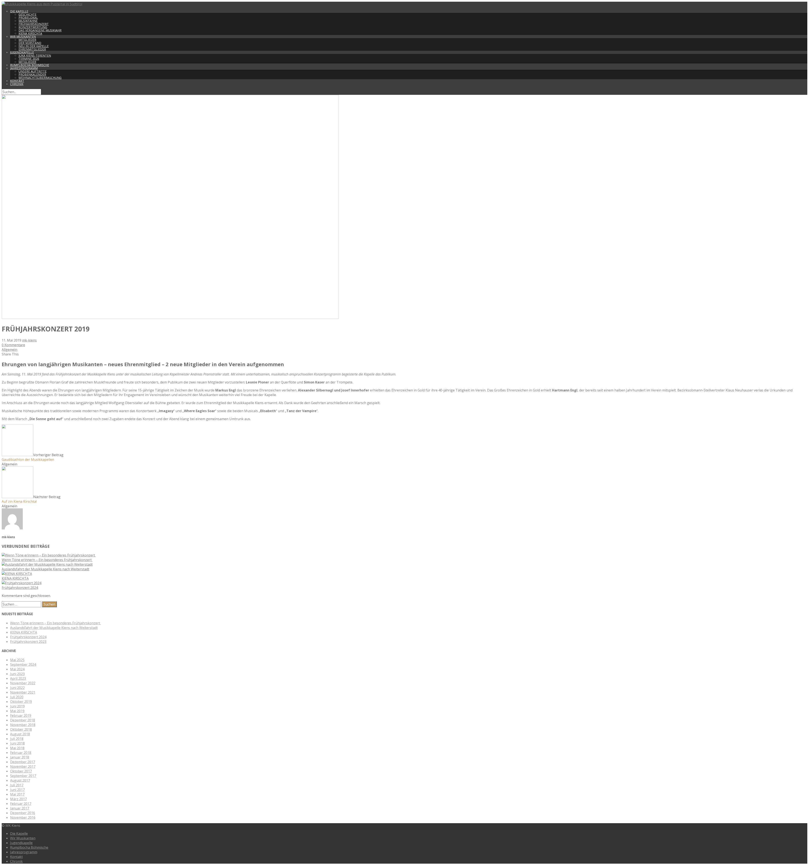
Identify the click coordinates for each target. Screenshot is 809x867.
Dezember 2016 (22, 813)
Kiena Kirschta (30, 33)
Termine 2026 (29, 59)
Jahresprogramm (24, 68)
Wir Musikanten (23, 37)
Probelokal (28, 18)
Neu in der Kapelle (34, 46)
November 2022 (22, 683)
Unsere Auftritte (33, 71)
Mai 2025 (17, 660)
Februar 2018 (20, 752)
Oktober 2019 (21, 701)
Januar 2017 (19, 808)
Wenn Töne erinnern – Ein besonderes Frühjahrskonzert (47, 559)
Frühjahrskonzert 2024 (20, 587)
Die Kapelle (19, 11)
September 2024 (23, 664)
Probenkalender (32, 74)
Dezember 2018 (22, 720)
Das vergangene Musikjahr (40, 30)
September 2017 (23, 775)
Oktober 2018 (21, 729)
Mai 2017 (17, 794)
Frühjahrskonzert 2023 (28, 641)
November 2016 (22, 817)
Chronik (16, 84)
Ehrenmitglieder (32, 49)
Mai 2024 (17, 669)
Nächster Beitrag (31, 499)
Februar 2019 (20, 715)
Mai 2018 (17, 748)
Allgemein (9, 349)
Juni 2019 (17, 706)
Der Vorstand (30, 43)
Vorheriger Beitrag (32, 457)
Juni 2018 (17, 743)
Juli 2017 (16, 785)
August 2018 (20, 734)
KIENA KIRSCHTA (15, 578)
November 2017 (22, 766)
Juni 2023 (17, 673)
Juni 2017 (17, 789)
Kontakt (17, 81)
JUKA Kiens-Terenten (35, 56)
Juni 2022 (17, 687)
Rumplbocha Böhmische (29, 65)
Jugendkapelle (22, 52)
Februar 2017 (20, 803)
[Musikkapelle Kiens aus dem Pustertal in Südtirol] (42, 4)
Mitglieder (27, 40)
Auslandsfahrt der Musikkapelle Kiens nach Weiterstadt (45, 569)
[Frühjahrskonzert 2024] (21, 583)
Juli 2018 (16, 738)
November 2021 (22, 692)
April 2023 (18, 678)
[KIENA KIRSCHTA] (17, 573)
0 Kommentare (13, 345)
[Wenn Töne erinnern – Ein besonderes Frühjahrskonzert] (49, 555)
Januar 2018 (19, 757)
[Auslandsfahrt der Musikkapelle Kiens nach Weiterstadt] (47, 564)
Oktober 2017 (21, 771)
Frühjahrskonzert (34, 24)
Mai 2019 (17, 711)
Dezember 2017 (22, 762)
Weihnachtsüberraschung (40, 78)
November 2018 (22, 724)
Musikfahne (28, 21)
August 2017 (20, 780)
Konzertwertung (33, 27)
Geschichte (27, 14)
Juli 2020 (16, 697)
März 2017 (18, 799)
